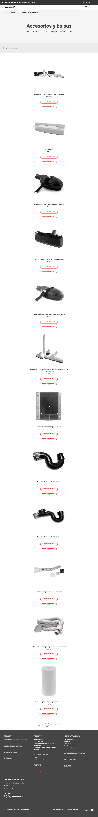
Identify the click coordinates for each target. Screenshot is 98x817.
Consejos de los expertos (74, 753)
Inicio (7, 12)
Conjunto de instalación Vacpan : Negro (49, 95)
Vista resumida (47, 107)
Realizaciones (70, 759)
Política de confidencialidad (57, 809)
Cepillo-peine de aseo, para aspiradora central (49, 315)
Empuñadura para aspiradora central (49, 592)
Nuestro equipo (10, 752)
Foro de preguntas (69, 739)
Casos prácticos (38, 741)
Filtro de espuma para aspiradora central (49, 702)
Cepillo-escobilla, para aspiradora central (49, 260)
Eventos (67, 766)
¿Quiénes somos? (41, 754)
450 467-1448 (8, 789)
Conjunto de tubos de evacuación (49, 482)
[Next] (59, 725)
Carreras (8, 758)
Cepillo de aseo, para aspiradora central (49, 205)
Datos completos (48, 101)
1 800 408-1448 (86, 2)
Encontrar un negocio (13, 746)
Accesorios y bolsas (30, 12)
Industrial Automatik (39, 739)
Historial (36, 757)
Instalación (67, 741)
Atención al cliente (72, 736)
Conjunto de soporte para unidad (49, 427)
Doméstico (15, 12)
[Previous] (38, 725)
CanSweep (49, 150)
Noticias (37, 765)
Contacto (38, 771)
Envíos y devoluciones (70, 748)
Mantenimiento (68, 743)
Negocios (37, 736)
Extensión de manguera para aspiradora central (49, 647)
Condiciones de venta (72, 809)
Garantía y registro (69, 746)
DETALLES (31, 2)
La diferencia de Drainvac (41, 760)
